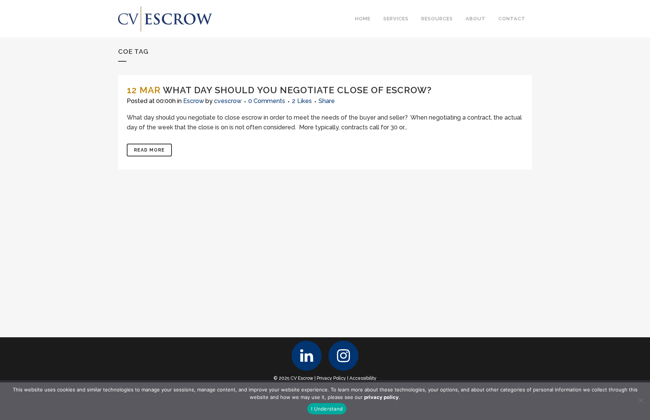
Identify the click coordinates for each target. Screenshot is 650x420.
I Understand (327, 409)
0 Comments (266, 101)
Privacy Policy (331, 378)
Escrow (193, 101)
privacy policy (381, 397)
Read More (149, 150)
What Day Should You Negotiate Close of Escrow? (297, 90)
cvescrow (227, 101)
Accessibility (363, 378)
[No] (640, 400)
